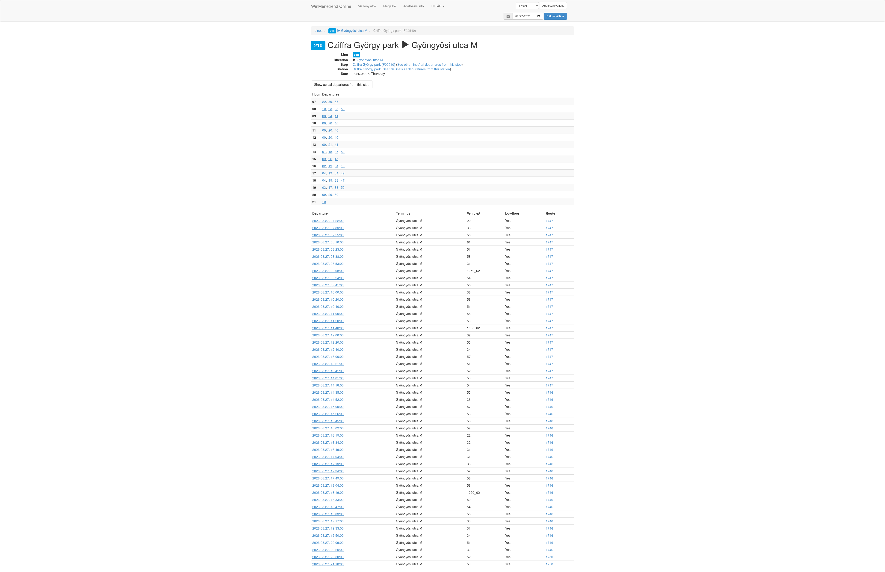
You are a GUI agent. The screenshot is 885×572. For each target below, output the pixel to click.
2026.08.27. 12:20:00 (328, 342)
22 (324, 101)
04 (324, 173)
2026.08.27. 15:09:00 (328, 406)
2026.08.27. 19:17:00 (328, 521)
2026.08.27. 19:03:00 (328, 514)
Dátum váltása (555, 16)
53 (343, 108)
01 (324, 151)
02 (324, 166)
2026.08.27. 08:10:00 (328, 242)
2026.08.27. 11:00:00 (328, 313)
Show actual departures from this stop (341, 84)
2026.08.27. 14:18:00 (328, 385)
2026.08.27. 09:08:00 (328, 270)
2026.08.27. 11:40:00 (328, 328)
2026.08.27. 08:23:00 (328, 249)
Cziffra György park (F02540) (374, 64)
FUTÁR (436, 6)
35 (336, 151)
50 (343, 187)
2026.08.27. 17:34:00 (328, 471)
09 (324, 158)
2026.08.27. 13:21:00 (328, 363)
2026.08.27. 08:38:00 (328, 256)
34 (336, 166)
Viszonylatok (367, 6)
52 (343, 151)
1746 (549, 392)
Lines (318, 30)
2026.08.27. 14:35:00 (328, 392)
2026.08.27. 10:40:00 (328, 306)
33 (336, 180)
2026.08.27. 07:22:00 (328, 220)
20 (330, 123)
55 (336, 101)
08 (324, 116)
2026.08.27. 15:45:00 (328, 421)
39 (330, 101)
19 (330, 166)
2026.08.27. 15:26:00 (328, 413)
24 (330, 116)
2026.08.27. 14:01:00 (328, 378)
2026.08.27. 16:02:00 (328, 428)
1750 (549, 556)
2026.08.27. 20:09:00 (328, 542)
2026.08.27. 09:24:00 (328, 278)
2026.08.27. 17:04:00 (328, 456)
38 (336, 108)
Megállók (389, 6)
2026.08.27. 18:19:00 (328, 492)
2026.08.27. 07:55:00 (328, 235)
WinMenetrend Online (331, 6)
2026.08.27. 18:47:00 (328, 506)
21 (330, 144)
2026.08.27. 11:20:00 (328, 320)
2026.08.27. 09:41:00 (328, 285)
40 (336, 123)
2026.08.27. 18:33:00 (328, 499)
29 (330, 194)
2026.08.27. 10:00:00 (328, 292)
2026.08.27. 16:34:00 (328, 442)
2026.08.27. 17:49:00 (328, 478)
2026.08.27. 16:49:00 (328, 449)
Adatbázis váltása (553, 5)
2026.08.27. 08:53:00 (328, 263)
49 (343, 166)
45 (336, 158)
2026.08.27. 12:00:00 (328, 335)
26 (330, 158)
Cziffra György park (367, 69)
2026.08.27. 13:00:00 (328, 356)
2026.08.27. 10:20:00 (328, 299)
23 (330, 108)
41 (336, 116)
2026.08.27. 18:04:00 (328, 485)
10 (324, 108)
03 (324, 187)
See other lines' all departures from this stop (429, 64)
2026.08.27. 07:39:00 (328, 227)
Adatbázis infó (413, 6)
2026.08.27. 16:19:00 (328, 435)
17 (330, 187)
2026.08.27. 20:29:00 (328, 549)
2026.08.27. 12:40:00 (328, 349)
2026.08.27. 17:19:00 (328, 463)
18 (330, 151)
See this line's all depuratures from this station (416, 69)
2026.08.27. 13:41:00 (328, 370)
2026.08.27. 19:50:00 (328, 535)
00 (324, 123)
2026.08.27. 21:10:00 (328, 564)
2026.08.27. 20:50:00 (328, 556)
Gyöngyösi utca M (348, 30)
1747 (549, 220)
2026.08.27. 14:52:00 (328, 399)
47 (343, 180)
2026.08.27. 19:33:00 (328, 528)
